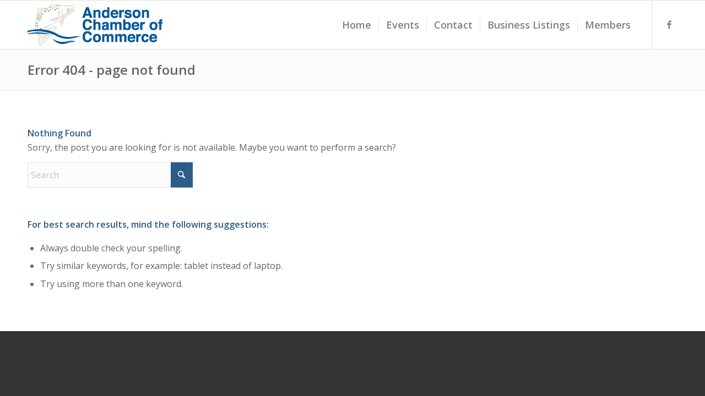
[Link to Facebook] (669, 24)
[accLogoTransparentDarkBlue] (96, 25)
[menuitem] (356, 25)
